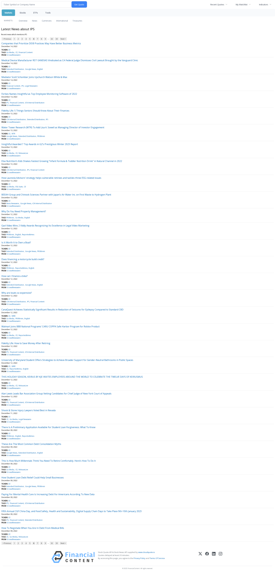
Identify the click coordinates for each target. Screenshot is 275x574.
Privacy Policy (139, 558)
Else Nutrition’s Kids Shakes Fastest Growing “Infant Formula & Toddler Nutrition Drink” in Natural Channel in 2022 (61, 161)
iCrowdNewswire (13, 55)
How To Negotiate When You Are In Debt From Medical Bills (32, 528)
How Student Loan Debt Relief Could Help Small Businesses (32, 477)
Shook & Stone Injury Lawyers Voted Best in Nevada (28, 410)
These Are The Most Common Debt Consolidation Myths (31, 444)
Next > (63, 39)
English (40, 69)
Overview (23, 20)
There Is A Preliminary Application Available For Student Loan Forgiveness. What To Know (48, 427)
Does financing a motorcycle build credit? (22, 259)
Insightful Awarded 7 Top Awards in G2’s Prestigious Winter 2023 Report (39, 144)
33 (57, 39)
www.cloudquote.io (146, 552)
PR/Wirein (41, 136)
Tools (48, 12)
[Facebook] (207, 557)
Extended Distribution (15, 69)
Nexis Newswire (12, 203)
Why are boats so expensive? (16, 292)
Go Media (10, 52)
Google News (30, 69)
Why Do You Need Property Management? (23, 211)
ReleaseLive (23, 153)
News (34, 20)
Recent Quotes (217, 4)
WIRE (13, 316)
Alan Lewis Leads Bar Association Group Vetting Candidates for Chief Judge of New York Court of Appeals (56, 393)
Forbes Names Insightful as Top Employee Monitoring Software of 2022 (39, 93)
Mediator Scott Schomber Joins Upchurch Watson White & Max (34, 77)
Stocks (23, 12)
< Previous (7, 39)
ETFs (35, 12)
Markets (8, 12)
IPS (22, 86)
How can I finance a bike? (14, 276)
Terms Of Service (157, 558)
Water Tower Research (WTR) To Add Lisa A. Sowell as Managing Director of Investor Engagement (52, 127)
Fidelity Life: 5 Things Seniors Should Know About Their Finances (35, 110)
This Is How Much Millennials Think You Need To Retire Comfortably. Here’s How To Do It (48, 460)
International (62, 20)
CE (9, 50)
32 (52, 39)
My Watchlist (241, 4)
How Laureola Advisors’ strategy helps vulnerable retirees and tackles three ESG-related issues (51, 177)
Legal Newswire (31, 86)
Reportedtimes (28, 234)
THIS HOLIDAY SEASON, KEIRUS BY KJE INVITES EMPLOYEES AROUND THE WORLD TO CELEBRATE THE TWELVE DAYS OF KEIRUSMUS (72, 376)
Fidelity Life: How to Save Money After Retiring (25, 343)
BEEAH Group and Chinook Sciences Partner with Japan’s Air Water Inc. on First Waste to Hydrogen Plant (56, 194)
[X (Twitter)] (200, 557)
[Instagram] (220, 557)
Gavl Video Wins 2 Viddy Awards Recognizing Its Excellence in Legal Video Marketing (45, 225)
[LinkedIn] (214, 557)
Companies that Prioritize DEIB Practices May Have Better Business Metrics (41, 43)
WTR (13, 133)
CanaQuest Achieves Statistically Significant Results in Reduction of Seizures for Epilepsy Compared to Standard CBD (62, 309)
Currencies (47, 20)
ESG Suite (19, 186)
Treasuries (77, 20)
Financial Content (26, 52)
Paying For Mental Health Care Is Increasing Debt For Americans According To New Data (47, 494)
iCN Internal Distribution (34, 102)
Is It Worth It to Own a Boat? (16, 242)
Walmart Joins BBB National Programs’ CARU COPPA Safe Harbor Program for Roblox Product (50, 326)
